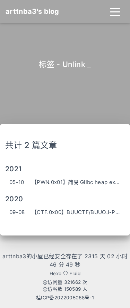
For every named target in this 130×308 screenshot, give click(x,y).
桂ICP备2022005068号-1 (65, 297)
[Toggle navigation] (115, 11)
